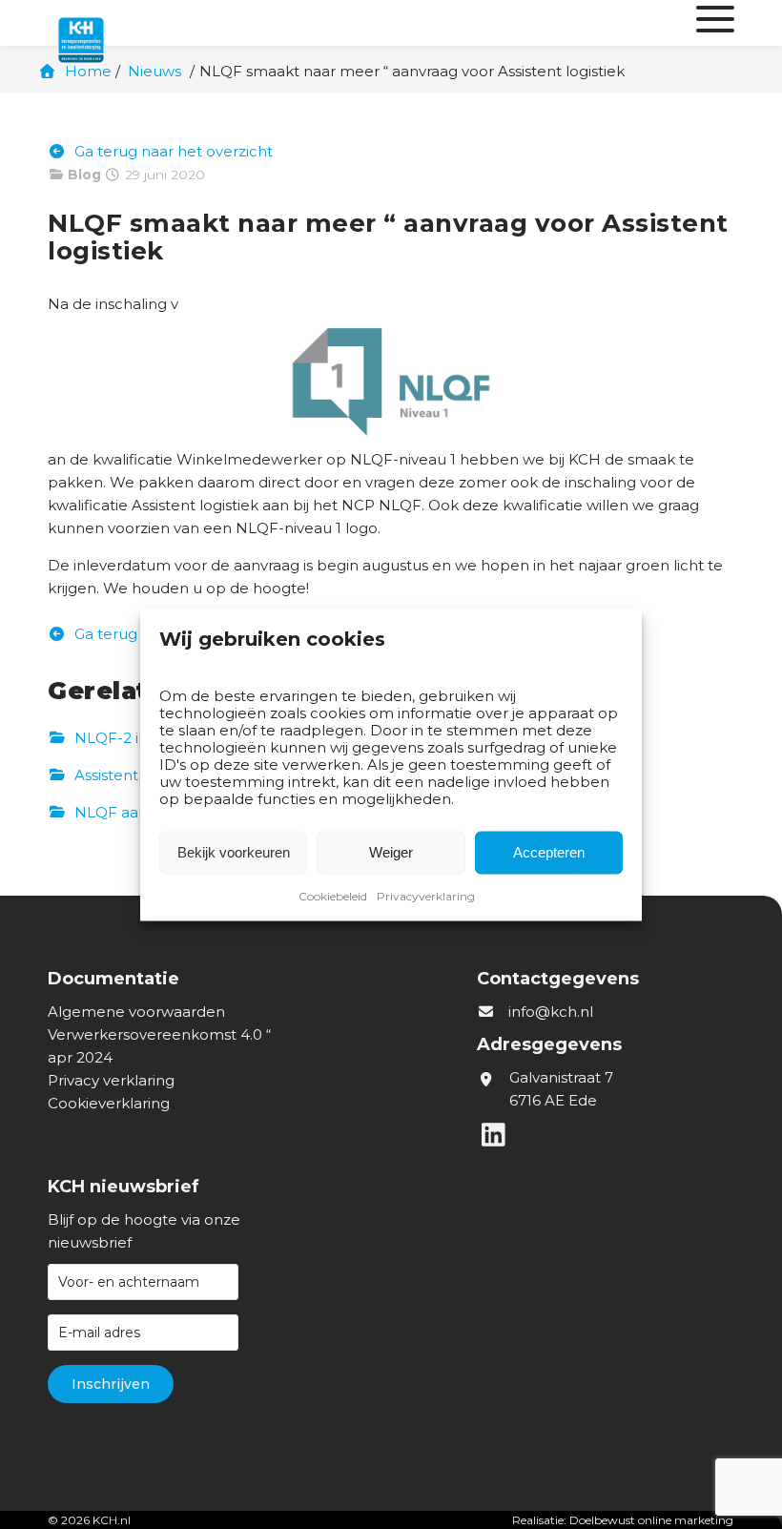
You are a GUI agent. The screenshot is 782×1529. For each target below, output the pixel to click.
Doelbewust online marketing (651, 1520)
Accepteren (549, 852)
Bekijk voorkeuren (233, 852)
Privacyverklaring (426, 895)
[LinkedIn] (496, 1139)
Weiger (391, 852)
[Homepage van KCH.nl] (124, 23)
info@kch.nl (550, 1011)
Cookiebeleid (332, 895)
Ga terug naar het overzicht (172, 151)
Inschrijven (111, 1384)
